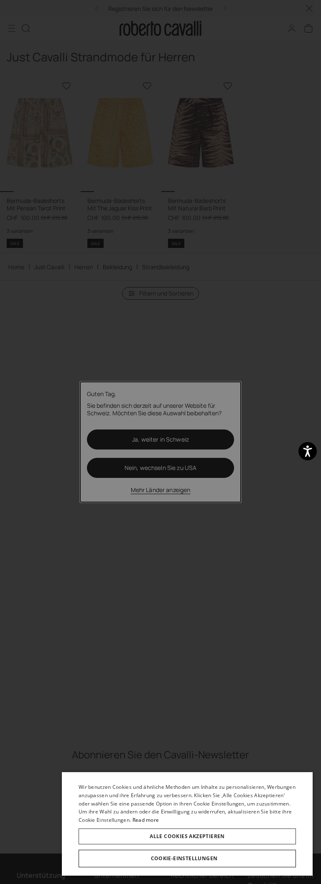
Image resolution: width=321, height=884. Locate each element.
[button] (187, 858)
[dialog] (187, 824)
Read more (145, 819)
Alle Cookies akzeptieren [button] (187, 836)
